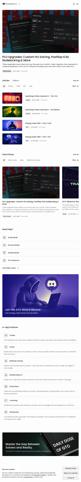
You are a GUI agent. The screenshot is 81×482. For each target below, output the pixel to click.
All (4, 86)
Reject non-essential (70, 473)
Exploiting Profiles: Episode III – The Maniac (42, 110)
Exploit (28, 100)
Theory (10, 86)
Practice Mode (13, 245)
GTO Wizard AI (13, 260)
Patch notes (7, 71)
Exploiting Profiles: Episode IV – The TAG (41, 96)
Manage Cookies (39, 475)
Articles (5, 80)
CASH (18, 86)
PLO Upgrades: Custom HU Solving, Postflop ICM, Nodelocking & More (35, 58)
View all (76, 81)
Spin (30, 86)
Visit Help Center (9, 268)
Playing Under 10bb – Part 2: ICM (38, 123)
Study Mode (12, 237)
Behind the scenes (33, 160)
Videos (16, 80)
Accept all (70, 478)
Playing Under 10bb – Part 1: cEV (38, 137)
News (22, 160)
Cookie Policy (28, 477)
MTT (24, 86)
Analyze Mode (13, 253)
